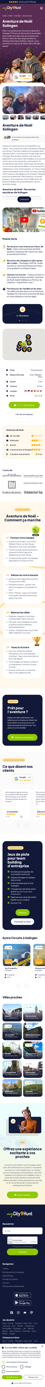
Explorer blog (7, 1276)
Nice (13, 1326)
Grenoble (26, 1331)
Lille (24, 1328)
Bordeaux (17, 1328)
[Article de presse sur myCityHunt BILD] (11, 485)
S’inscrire (22, 1252)
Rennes (31, 1328)
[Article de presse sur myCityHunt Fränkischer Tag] (33, 492)
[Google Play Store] (22, 1302)
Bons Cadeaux (24, 1195)
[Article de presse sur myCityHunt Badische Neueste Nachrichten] (11, 475)
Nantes (20, 1326)
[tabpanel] (22, 312)
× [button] (42, 1346)
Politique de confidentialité (22, 1246)
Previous (18, 825)
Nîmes (5, 1334)
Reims (5, 1331)
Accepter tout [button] (12, 1377)
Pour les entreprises (24, 414)
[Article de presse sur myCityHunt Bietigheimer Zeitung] (33, 476)
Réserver (22, 912)
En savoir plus (35, 1357)
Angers (12, 1334)
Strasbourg (29, 1326)
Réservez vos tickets (24, 737)
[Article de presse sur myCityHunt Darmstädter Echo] (33, 483)
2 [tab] (23, 320)
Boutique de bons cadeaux (13, 1272)
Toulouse (6, 1326)
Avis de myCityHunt (10, 1279)
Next (26, 825)
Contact (6, 1283)
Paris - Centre (7, 1323)
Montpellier (7, 1328)
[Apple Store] (22, 1295)
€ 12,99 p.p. (26, 405)
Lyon (36, 1323)
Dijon (34, 1331)
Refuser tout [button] (33, 1377)
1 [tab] (19, 320)
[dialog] (22, 1365)
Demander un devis (22, 921)
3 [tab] (26, 320)
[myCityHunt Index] (13, 8)
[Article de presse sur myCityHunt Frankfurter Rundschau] (11, 492)
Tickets (5, 1268)
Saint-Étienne (15, 1331)
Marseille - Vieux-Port (23, 1323)
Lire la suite (24, 199)
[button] (22, 1383)
